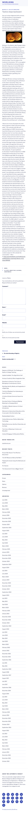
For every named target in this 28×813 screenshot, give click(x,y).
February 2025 (6, 549)
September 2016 (6, 687)
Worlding (8, 2)
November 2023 (6, 586)
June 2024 (5, 573)
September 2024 (6, 564)
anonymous (7, 271)
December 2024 (6, 555)
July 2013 (4, 733)
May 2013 (4, 739)
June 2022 (5, 635)
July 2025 (4, 533)
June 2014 (5, 699)
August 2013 (5, 730)
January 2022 (5, 650)
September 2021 (6, 660)
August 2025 (5, 530)
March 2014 (5, 709)
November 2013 (6, 721)
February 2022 (6, 647)
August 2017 (5, 678)
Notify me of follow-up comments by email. (13, 332)
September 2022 (6, 626)
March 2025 (5, 546)
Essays (4, 478)
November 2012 (6, 758)
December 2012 (6, 755)
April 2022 (5, 641)
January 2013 (5, 752)
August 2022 (5, 629)
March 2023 (5, 607)
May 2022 (4, 638)
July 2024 (4, 570)
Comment (5, 286)
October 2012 (5, 761)
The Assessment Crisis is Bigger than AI (12, 469)
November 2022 (6, 620)
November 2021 (6, 656)
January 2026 (5, 515)
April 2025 (5, 543)
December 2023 (6, 583)
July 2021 (4, 663)
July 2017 (4, 681)
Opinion (4, 484)
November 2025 (6, 521)
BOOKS (4, 367)
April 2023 (5, 604)
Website (4, 322)
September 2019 (6, 669)
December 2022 (6, 616)
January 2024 (5, 580)
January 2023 (5, 613)
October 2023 (6, 589)
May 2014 (4, 703)
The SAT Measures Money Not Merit (12, 457)
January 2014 (5, 715)
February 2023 (6, 610)
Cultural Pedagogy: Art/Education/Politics (13, 434)
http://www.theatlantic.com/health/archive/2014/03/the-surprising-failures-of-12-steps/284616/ (13, 258)
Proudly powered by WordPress (9, 809)
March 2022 (5, 644)
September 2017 (6, 675)
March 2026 (5, 509)
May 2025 (5, 540)
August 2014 (5, 693)
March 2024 (5, 576)
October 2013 (5, 724)
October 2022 (6, 623)
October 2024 (6, 561)
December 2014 (6, 690)
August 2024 (5, 567)
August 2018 (5, 672)
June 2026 (5, 503)
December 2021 (6, 653)
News (6, 268)
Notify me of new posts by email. (10, 337)
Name (4, 307)
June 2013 (5, 736)
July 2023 (4, 598)
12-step (6, 270)
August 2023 (5, 595)
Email (4, 315)
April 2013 (5, 743)
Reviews (4, 487)
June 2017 (5, 684)
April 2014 (5, 706)
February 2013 (6, 749)
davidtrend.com (6, 443)
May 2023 (5, 601)
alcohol (19, 270)
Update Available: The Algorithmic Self (12, 375)
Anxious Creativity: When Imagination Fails (13, 378)
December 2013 (6, 718)
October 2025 (6, 524)
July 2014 (4, 696)
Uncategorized (6, 490)
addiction (12, 270)
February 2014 (6, 712)
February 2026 (6, 512)
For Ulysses (5, 465)
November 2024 (6, 558)
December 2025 (6, 518)
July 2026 (4, 500)
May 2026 (5, 506)
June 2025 (5, 536)
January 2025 (5, 552)
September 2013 (6, 727)
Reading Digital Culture (8, 416)
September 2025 (6, 527)
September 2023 (6, 592)
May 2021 (4, 666)
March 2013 (5, 746)
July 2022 (4, 632)
